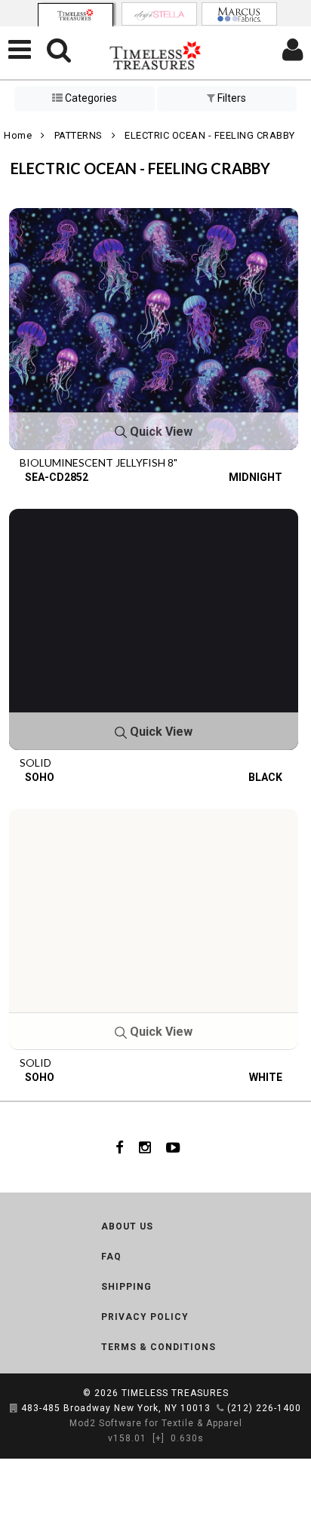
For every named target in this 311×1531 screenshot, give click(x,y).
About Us (127, 1226)
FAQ (111, 1256)
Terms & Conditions (158, 1347)
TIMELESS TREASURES (175, 1393)
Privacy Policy (145, 1317)
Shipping (126, 1286)
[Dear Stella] (159, 14)
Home (18, 135)
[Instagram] (145, 1147)
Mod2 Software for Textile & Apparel (155, 1423)
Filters (230, 98)
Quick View (159, 431)
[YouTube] (173, 1147)
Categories (90, 98)
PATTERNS (78, 135)
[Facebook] (119, 1147)
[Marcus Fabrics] (239, 14)
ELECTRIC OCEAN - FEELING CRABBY (210, 135)
